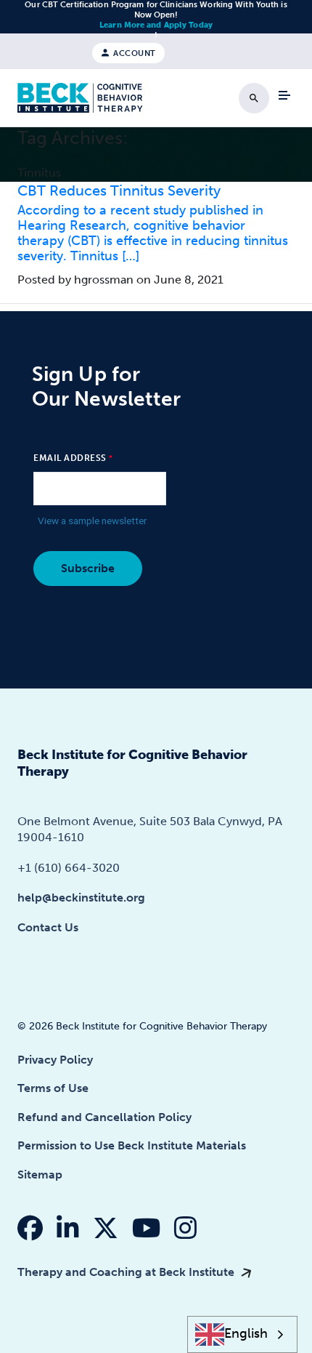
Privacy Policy (55, 1060)
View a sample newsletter (92, 520)
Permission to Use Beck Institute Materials (131, 1145)
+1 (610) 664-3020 (68, 868)
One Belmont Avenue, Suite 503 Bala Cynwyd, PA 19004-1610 (149, 829)
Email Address (70, 458)
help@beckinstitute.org (81, 897)
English (246, 1333)
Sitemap (39, 1174)
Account (133, 52)
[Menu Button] (284, 95)
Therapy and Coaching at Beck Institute (127, 1272)
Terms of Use (53, 1088)
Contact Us (47, 927)
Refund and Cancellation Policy (104, 1117)
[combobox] (242, 1334)
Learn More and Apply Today (156, 25)
